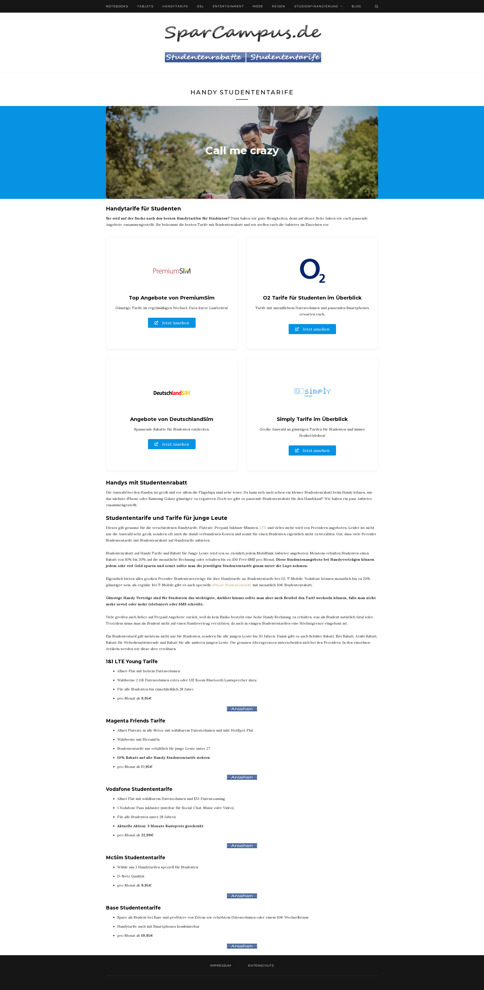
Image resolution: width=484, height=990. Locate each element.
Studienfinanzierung (316, 6)
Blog (356, 6)
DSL (200, 6)
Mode (258, 6)
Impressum (220, 965)
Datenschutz (261, 965)
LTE (263, 527)
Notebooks (117, 6)
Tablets (145, 6)
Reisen (278, 6)
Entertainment (228, 6)
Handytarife (175, 6)
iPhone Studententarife (232, 585)
